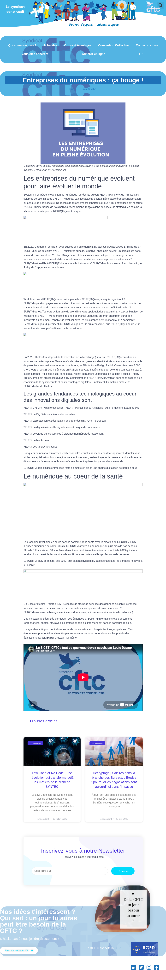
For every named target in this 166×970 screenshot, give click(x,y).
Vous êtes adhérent (35, 54)
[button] (160, 5)
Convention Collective (113, 45)
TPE (141, 54)
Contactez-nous (147, 45)
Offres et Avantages (77, 45)
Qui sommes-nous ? (22, 45)
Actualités (50, 45)
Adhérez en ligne (93, 54)
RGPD (118, 948)
